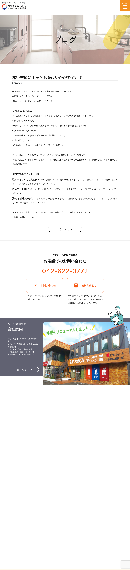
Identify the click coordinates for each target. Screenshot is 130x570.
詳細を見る (21, 369)
